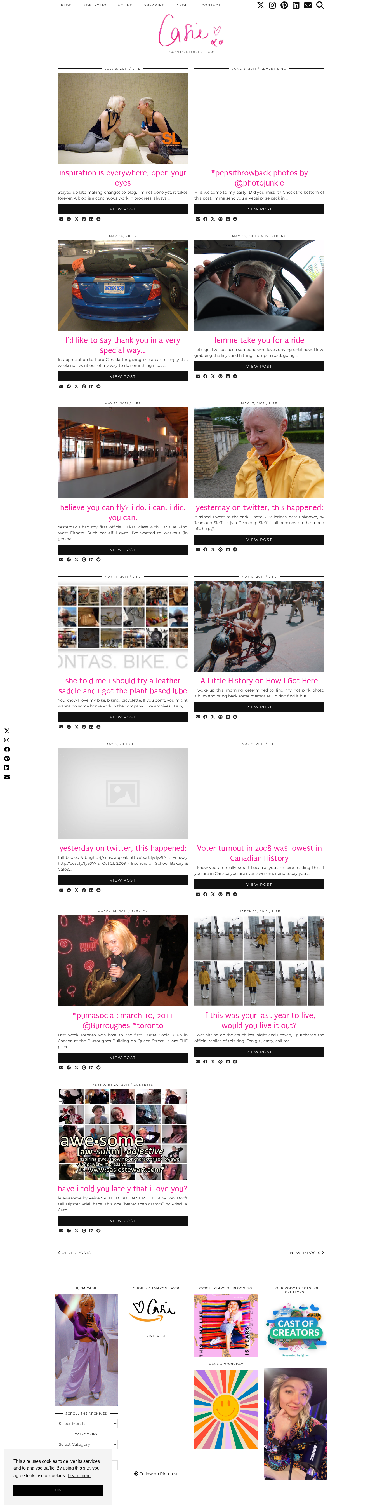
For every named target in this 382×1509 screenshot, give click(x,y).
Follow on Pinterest (158, 1473)
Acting (125, 5)
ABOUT (183, 5)
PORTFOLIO (95, 5)
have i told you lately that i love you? (123, 1188)
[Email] (308, 5)
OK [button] (58, 1490)
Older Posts (75, 1252)
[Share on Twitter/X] (77, 219)
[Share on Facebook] (69, 219)
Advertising (273, 69)
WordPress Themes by (297, 1503)
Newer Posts (306, 1252)
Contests (143, 1084)
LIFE (136, 69)
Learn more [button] (79, 1475)
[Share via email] (61, 219)
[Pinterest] (284, 5)
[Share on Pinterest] (84, 219)
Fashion (139, 911)
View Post (123, 209)
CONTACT (211, 5)
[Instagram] (273, 5)
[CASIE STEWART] (191, 25)
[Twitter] (261, 5)
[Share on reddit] (99, 219)
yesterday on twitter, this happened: (259, 507)
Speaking (154, 5)
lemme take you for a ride (259, 340)
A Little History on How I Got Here (259, 680)
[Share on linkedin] (91, 219)
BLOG (66, 5)
